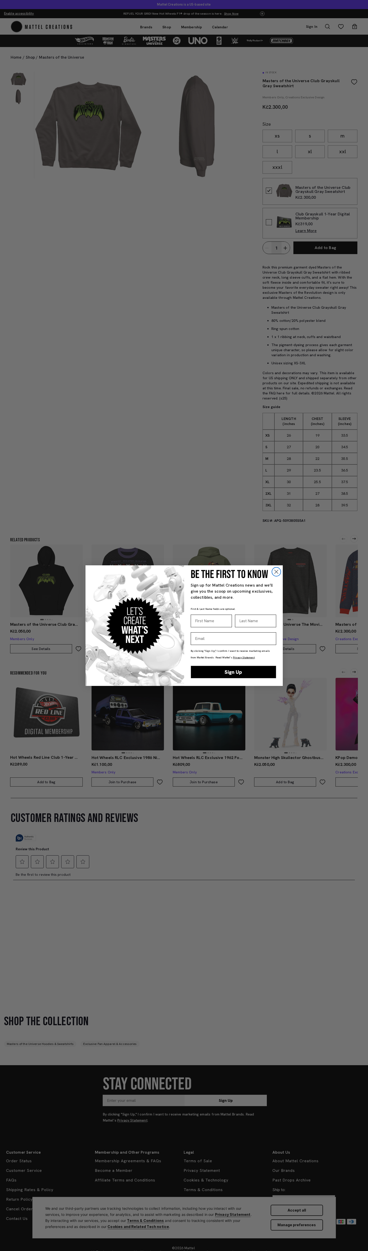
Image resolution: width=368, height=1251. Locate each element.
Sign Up (233, 672)
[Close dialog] (276, 571)
